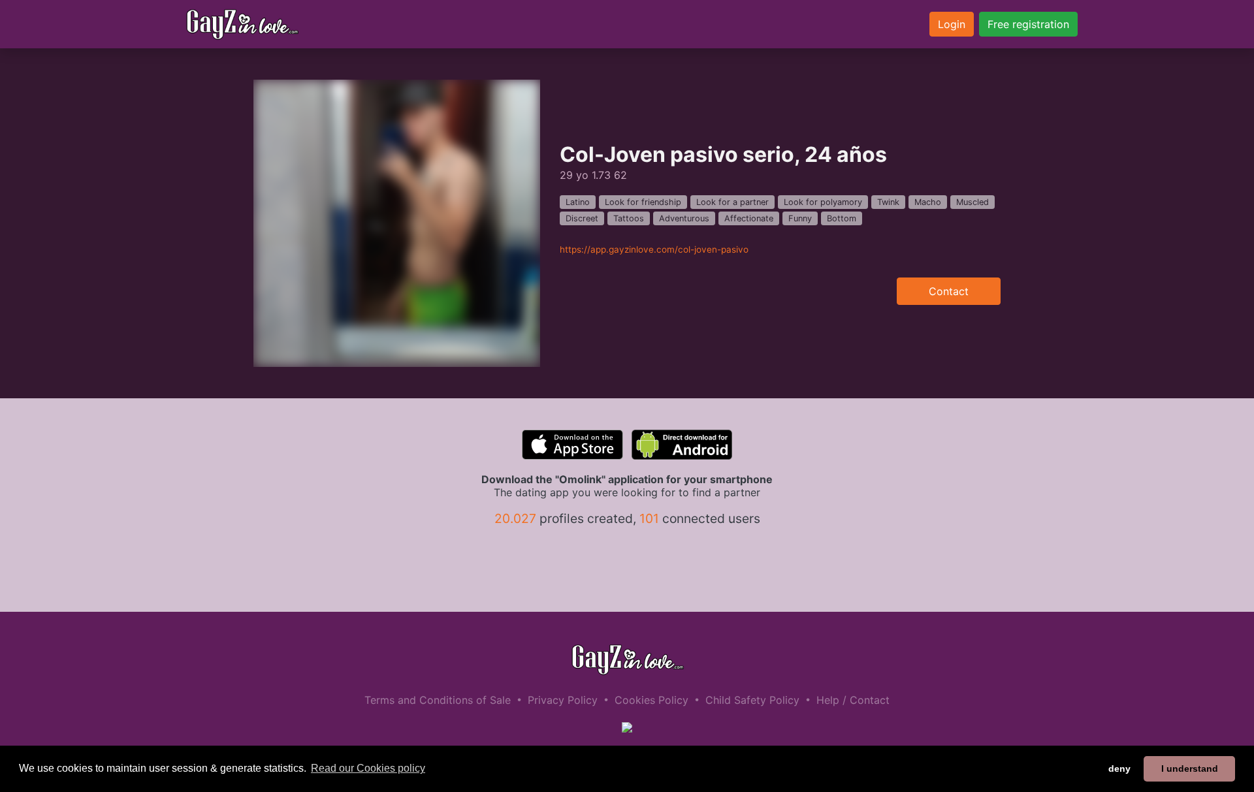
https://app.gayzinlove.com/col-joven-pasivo (654, 249)
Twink (888, 202)
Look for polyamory (823, 202)
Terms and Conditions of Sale (437, 699)
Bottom (841, 218)
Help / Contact (853, 699)
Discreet (582, 218)
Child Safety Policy (752, 699)
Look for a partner (732, 202)
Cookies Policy (651, 699)
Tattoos (628, 218)
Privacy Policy (563, 699)
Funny (800, 218)
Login (951, 24)
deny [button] (1119, 768)
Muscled (972, 202)
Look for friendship (643, 202)
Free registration (1028, 24)
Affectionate (748, 218)
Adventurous (684, 218)
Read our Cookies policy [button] (368, 768)
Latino (578, 202)
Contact (949, 291)
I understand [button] (1189, 768)
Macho (927, 202)
